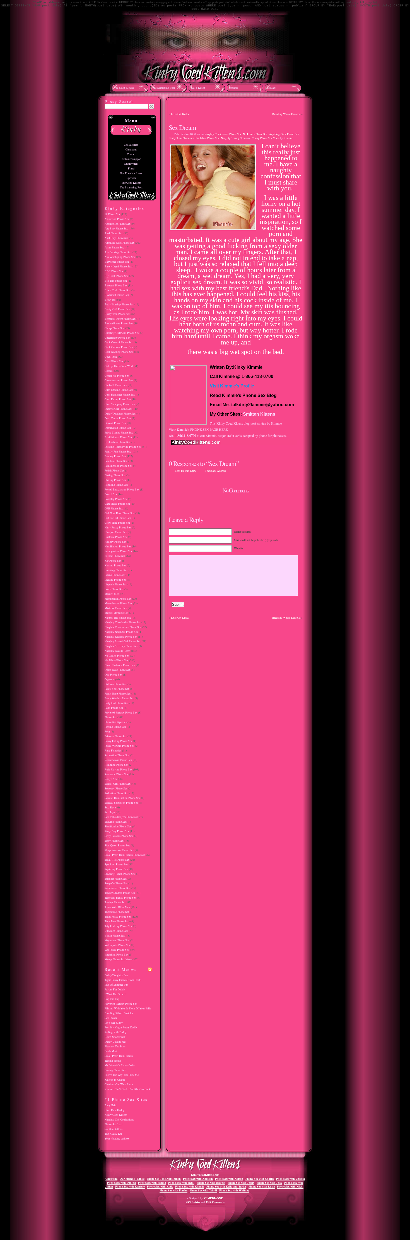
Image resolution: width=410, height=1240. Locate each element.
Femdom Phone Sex (116, 461)
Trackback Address (215, 471)
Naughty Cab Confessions (119, 1119)
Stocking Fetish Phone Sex (120, 874)
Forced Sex (111, 494)
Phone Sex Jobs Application (164, 1179)
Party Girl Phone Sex (117, 703)
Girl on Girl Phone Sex (118, 518)
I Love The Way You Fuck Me (122, 1075)
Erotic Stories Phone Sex (119, 432)
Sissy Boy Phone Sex (117, 831)
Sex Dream (182, 127)
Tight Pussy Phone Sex (118, 916)
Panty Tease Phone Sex (118, 693)
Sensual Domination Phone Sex (122, 798)
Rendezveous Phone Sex (118, 760)
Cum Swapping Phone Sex (120, 404)
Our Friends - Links (131, 173)
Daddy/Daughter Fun (116, 975)
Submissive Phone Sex (118, 888)
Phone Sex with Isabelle (211, 1182)
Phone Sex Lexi (113, 1124)
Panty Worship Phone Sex (119, 698)
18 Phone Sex (112, 214)
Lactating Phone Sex (116, 570)
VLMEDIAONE (213, 1198)
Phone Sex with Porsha (173, 1190)
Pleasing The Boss (115, 1046)
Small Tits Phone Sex (117, 859)
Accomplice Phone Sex (118, 224)
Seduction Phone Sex (117, 793)
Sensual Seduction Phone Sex (121, 803)
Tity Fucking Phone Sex (118, 926)
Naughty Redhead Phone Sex (121, 636)
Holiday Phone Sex (115, 542)
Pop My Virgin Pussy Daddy (121, 1027)
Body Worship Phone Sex (119, 304)
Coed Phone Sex (114, 361)
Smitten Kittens (259, 414)
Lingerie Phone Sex (116, 584)
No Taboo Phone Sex (207, 138)
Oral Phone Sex (113, 674)
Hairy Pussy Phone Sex (118, 527)
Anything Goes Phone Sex (284, 134)
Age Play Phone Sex (116, 228)
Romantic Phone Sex (116, 774)
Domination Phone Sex (118, 428)
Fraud (131, 168)
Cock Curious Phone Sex (119, 347)
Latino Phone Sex (115, 575)
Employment (131, 164)
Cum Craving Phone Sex (119, 390)
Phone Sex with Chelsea (290, 1179)
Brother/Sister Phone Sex (119, 323)
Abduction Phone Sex (117, 219)
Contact (271, 88)
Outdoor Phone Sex (116, 684)
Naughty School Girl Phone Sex (123, 641)
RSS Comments (215, 1202)
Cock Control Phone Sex (119, 342)
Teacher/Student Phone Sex (120, 893)
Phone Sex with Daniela (121, 1182)
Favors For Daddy (115, 989)
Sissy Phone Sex (114, 840)
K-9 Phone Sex (113, 560)
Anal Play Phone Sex (117, 238)
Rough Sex (111, 779)
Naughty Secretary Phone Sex (121, 646)
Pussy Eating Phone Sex (118, 741)
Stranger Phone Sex (116, 878)
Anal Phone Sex (114, 233)
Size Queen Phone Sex (117, 845)
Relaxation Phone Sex (117, 755)
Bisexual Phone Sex (116, 285)
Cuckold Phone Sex (116, 385)
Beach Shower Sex (115, 1037)
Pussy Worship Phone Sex (119, 746)
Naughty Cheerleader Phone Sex (123, 622)
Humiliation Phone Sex (118, 546)
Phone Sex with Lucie (262, 1186)
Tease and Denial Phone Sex (120, 897)
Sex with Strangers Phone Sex (122, 817)
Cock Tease (111, 356)
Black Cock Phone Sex (118, 290)
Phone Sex (111, 717)
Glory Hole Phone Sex (117, 523)
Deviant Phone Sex (115, 423)
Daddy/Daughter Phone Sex (120, 413)
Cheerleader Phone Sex (117, 337)
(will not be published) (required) (256, 540)
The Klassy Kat (113, 1134)
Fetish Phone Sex (114, 470)
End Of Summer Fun (116, 985)
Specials (233, 88)
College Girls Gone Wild (119, 366)
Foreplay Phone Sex (116, 499)
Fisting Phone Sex (115, 475)
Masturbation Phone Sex (118, 603)
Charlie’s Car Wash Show (119, 1084)
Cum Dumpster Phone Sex (120, 394)
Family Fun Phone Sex (118, 451)
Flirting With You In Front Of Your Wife (128, 1008)
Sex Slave (110, 807)
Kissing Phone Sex (115, 565)
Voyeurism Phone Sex (117, 940)
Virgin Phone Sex (115, 935)
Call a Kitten (197, 88)
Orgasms (109, 679)
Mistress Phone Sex (116, 608)
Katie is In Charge (115, 1079)
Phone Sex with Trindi (203, 1190)
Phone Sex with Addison (198, 1179)
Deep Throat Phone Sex (118, 418)
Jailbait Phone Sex (115, 556)
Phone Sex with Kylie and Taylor (226, 1186)
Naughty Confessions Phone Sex (222, 134)
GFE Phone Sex (114, 508)
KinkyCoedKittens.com (205, 1175)
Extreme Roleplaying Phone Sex (123, 447)
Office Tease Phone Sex (118, 670)
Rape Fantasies (113, 750)
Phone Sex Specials (116, 722)
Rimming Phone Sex (116, 765)
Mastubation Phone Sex (118, 598)
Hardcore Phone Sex (116, 537)
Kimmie (288, 138)
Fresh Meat (111, 1051)
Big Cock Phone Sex (116, 276)
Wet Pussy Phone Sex (117, 950)
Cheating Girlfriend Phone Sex (122, 333)
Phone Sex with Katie (160, 1186)
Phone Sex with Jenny (241, 1182)
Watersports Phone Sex (117, 945)
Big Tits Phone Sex (116, 281)
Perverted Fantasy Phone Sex (121, 712)
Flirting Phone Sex (115, 480)
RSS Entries (192, 1202)
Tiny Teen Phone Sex (117, 921)
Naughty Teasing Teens (234, 138)
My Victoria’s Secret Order (120, 1065)
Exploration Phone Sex (118, 442)
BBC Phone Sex (114, 271)
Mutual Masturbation (116, 613)
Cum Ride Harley (114, 1110)
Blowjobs (110, 299)
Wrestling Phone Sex (116, 954)
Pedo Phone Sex (114, 708)
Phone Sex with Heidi (181, 1182)
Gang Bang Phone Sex (117, 504)
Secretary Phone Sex (116, 788)
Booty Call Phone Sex (117, 309)
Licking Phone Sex (115, 579)
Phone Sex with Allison (229, 1179)
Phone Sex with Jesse (269, 1182)
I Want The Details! (115, 994)
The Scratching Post (163, 88)
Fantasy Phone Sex (115, 456)
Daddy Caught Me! (115, 1041)
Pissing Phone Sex (115, 727)
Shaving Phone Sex (116, 822)
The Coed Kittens (124, 88)
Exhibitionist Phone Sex (118, 437)
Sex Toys (110, 812)
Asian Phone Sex (114, 247)
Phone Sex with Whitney (234, 1190)
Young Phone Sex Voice (265, 138)
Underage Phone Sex (116, 931)
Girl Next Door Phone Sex (119, 513)
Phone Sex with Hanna (152, 1182)
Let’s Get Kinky (180, 114)
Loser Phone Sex (114, 589)
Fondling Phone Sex (116, 485)
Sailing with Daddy (116, 1032)
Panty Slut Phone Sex (117, 689)
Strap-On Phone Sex (116, 883)
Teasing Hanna (113, 1060)
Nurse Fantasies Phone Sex (120, 665)
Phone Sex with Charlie (259, 1179)
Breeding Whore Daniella (286, 114)
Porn (107, 731)
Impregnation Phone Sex (118, 551)
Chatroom (131, 149)
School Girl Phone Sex (118, 784)
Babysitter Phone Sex (117, 262)
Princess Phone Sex (116, 736)
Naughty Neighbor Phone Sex (121, 632)
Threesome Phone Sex (117, 912)
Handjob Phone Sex (116, 532)
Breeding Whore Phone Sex (120, 318)
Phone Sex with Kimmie (189, 1186)
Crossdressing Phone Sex (119, 380)
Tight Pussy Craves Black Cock (123, 980)
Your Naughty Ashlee (117, 1138)
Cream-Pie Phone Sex (117, 375)
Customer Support (131, 159)
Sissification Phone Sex (118, 826)
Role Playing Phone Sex (118, 769)
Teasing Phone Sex (115, 902)
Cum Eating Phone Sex (118, 399)
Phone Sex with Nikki (290, 1186)
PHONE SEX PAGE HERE (209, 429)
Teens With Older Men (117, 907)
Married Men (112, 594)
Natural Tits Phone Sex (118, 617)
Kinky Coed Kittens (116, 1115)
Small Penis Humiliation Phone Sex (125, 855)
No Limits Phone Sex (255, 134)
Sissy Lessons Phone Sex (119, 836)
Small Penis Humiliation (119, 1056)
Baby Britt (111, 1105)
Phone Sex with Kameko (130, 1186)
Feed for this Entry (185, 471)
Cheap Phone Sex (114, 328)
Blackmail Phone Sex (117, 295)
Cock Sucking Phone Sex (119, 352)
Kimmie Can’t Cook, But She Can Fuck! (128, 1089)
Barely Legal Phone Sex (118, 266)
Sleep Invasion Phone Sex (119, 850)
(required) (243, 531)
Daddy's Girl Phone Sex (118, 409)
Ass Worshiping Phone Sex (120, 257)
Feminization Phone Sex (118, 466)
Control (109, 371)
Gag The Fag (112, 999)
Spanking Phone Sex (116, 864)
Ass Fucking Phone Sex (118, 252)
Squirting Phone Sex (116, 869)
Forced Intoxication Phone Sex (122, 489)
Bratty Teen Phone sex (181, 138)
